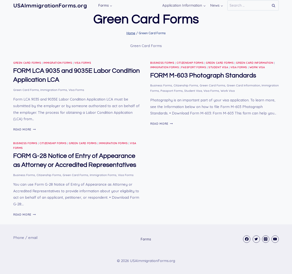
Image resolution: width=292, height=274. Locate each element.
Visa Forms (82, 62)
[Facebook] (246, 239)
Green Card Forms (27, 62)
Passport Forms (193, 67)
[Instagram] (265, 239)
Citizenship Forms (190, 62)
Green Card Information (254, 62)
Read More (24, 129)
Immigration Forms (57, 62)
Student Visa (218, 67)
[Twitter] (256, 239)
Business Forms (162, 62)
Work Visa (257, 67)
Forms (146, 239)
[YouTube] (275, 239)
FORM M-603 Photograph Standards (203, 75)
